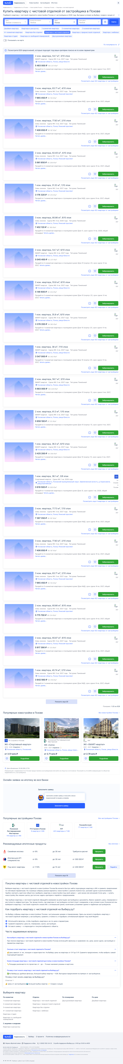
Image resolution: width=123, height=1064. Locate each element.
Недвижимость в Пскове (21, 7)
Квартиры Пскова (49, 7)
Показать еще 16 (61, 875)
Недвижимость (7, 7)
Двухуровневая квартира (62, 36)
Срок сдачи (82, 20)
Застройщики (45, 3)
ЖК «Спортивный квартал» (18, 744)
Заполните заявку (61, 806)
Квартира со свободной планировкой (34, 36)
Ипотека (54, 3)
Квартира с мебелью (111, 32)
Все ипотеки (113, 844)
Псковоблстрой (85, 825)
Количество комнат (35, 20)
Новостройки (34, 3)
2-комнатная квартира (70, 28)
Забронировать (108, 77)
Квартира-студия (10, 36)
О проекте (40, 1037)
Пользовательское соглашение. (39, 1050)
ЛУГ (61, 829)
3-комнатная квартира (91, 28)
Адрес (56, 20)
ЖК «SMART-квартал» (94, 744)
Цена (7, 20)
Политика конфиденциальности (58, 1037)
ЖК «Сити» (49, 745)
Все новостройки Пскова (108, 713)
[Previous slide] (6, 728)
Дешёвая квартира (11, 28)
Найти (113, 22)
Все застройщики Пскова (108, 818)
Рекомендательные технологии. (32, 1053)
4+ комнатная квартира (13, 32)
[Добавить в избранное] (95, 77)
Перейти (113, 867)
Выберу (31, 1037)
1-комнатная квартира (50, 28)
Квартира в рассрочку (30, 28)
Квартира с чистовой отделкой (45, 1001)
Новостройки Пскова (36, 7)
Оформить (99, 851)
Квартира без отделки (33, 32)
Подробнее (24, 758)
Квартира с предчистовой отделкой (86, 32)
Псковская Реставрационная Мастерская (14, 831)
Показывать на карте (16, 40)
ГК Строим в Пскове (37, 829)
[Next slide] (37, 728)
